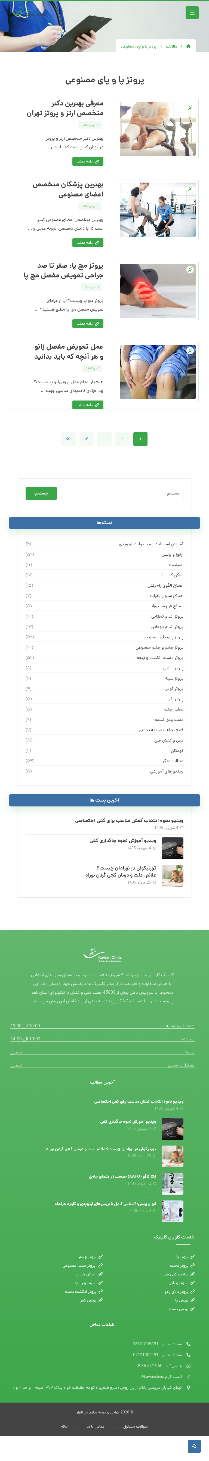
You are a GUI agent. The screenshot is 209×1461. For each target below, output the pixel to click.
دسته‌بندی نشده (169, 720)
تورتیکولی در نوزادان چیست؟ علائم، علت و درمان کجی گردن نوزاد (120, 871)
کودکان (177, 750)
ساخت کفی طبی (175, 1274)
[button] (192, 12)
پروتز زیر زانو (85, 1283)
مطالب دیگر (172, 761)
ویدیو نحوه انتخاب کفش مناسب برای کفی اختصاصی (129, 820)
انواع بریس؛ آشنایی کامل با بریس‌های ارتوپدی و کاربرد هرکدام (105, 1204)
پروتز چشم (87, 1257)
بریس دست (178, 1309)
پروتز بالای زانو (176, 1291)
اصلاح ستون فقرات (166, 596)
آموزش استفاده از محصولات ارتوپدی (151, 544)
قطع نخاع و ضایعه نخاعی (161, 730)
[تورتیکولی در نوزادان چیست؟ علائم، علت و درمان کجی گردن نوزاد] (172, 876)
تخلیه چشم (173, 709)
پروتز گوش (173, 689)
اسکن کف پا (172, 575)
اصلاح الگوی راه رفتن (165, 585)
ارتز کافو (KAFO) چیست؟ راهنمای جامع (122, 1176)
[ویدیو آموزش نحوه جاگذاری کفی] (172, 848)
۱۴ (86, 439)
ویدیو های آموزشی (166, 771)
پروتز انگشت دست (80, 1291)
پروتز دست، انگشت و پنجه (160, 658)
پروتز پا (182, 1257)
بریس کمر (88, 1300)
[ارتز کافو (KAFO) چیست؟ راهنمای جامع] (172, 1184)
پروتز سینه (174, 678)
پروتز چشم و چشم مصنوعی (159, 647)
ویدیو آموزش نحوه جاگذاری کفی (123, 840)
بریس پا (181, 1300)
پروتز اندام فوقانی (167, 627)
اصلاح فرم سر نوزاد (166, 606)
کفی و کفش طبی (168, 740)
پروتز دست (179, 1265)
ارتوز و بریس (172, 554)
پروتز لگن (175, 699)
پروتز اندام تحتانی (167, 616)
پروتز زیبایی (173, 668)
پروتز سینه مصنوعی (79, 1265)
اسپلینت (176, 565)
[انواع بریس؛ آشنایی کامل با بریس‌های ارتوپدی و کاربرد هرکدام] (172, 1211)
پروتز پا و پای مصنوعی (163, 637)
